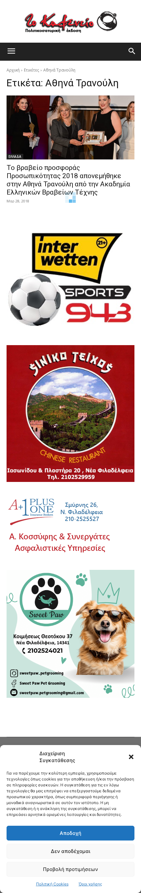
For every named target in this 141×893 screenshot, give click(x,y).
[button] (131, 757)
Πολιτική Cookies (52, 884)
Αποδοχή (70, 833)
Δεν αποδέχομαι (70, 851)
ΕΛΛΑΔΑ (15, 156)
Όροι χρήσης (90, 884)
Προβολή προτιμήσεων (70, 869)
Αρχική (13, 70)
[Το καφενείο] (70, 21)
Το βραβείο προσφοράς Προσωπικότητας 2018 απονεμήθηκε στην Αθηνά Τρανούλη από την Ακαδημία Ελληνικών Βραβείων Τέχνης (68, 180)
